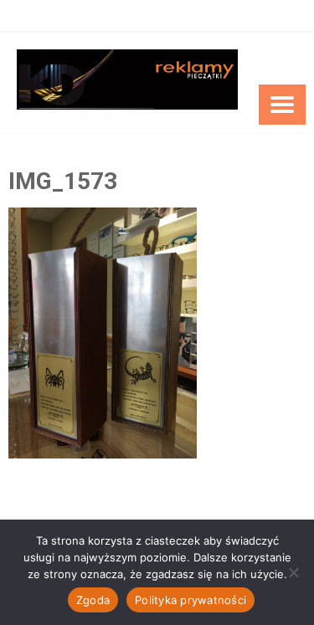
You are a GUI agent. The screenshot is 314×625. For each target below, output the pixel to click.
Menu (282, 105)
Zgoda (93, 600)
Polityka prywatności (190, 600)
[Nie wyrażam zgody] (293, 572)
